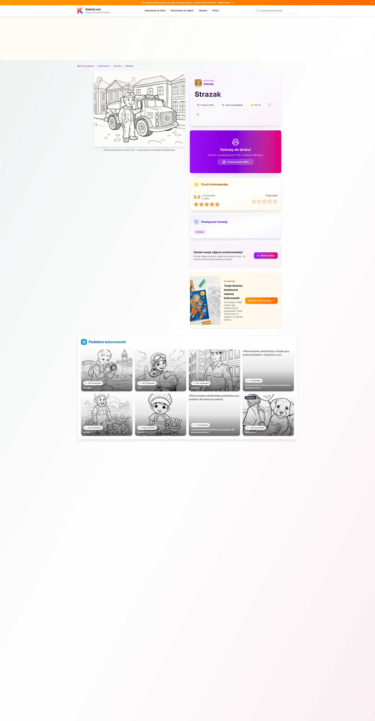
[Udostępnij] (198, 114)
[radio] (253, 201)
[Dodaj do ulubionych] (269, 105)
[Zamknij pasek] (372, 2)
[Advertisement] (187, 37)
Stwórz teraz (267, 255)
